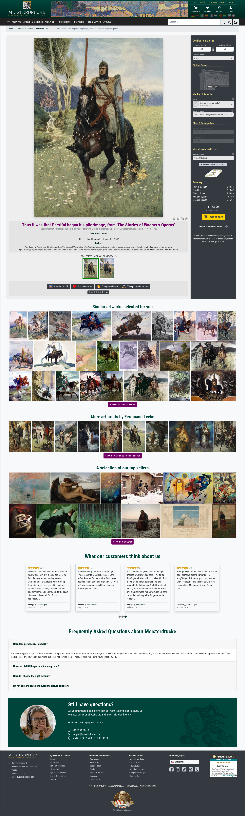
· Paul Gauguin (135, 766)
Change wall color (109, 286)
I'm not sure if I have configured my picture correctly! (41, 685)
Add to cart (215, 217)
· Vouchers (93, 776)
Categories (37, 21)
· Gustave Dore (135, 776)
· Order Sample (94, 779)
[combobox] (213, 58)
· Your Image (94, 759)
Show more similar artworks (122, 404)
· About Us (53, 779)
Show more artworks (122, 541)
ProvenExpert (42, 604)
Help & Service (93, 21)
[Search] (223, 22)
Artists (26, 21)
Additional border (199, 55)
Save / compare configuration (214, 164)
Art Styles (49, 21)
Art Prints (16, 21)
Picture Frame (63, 21)
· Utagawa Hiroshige (137, 772)
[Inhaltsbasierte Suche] (229, 22)
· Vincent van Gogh (136, 759)
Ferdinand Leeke (42, 29)
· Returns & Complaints (57, 776)
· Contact (52, 759)
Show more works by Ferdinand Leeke (122, 455)
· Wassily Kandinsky (136, 769)
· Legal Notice (54, 762)
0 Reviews (104, 292)
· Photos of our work (96, 772)
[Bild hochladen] (236, 22)
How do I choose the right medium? (31, 676)
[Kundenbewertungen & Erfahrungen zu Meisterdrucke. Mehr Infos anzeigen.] (223, 765)
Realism (30, 29)
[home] (8, 22)
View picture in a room (137, 286)
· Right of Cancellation (57, 772)
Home (11, 29)
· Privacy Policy (54, 769)
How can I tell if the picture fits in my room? (36, 666)
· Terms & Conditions (57, 766)
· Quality (92, 769)
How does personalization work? (30, 644)
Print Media (78, 21)
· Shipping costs (95, 766)
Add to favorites (84, 286)
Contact (107, 21)
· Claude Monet (135, 762)
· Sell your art (94, 762)
